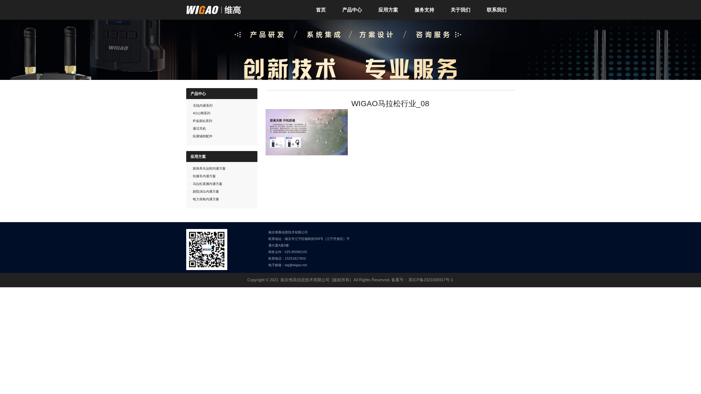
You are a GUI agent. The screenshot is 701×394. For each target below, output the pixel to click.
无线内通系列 (202, 106)
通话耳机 (199, 129)
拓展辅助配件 (202, 136)
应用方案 (388, 10)
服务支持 (424, 10)
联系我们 (497, 10)
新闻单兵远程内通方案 (209, 168)
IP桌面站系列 (202, 121)
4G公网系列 (201, 113)
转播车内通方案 (204, 176)
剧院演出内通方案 (206, 191)
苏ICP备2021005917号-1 (431, 279)
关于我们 (460, 10)
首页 (321, 10)
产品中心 (352, 10)
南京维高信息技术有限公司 (305, 279)
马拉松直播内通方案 (207, 184)
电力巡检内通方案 (206, 199)
